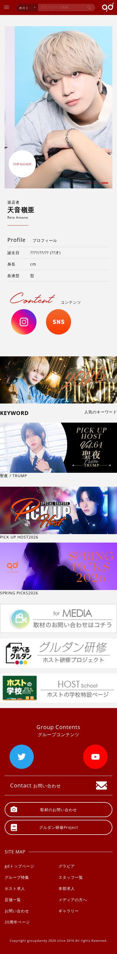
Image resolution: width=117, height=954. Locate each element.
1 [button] (88, 185)
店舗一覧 (13, 899)
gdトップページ (19, 866)
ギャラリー (69, 910)
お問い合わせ (17, 910)
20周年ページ (17, 922)
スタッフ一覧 (71, 877)
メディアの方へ (73, 899)
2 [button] (96, 185)
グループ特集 (17, 877)
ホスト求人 (15, 888)
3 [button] (104, 185)
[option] (58, 107)
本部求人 (67, 888)
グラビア (67, 866)
